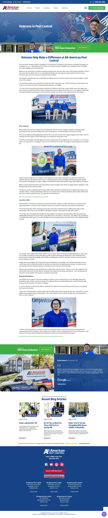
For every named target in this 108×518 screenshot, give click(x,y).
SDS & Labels (59, 514)
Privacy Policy (51, 514)
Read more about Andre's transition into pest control (33, 197)
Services (29, 8)
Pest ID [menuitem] (37, 8)
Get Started (83, 48)
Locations (46, 8)
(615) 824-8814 (100, 2)
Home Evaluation (97, 8)
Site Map (35, 514)
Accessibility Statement (69, 514)
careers (29, 66)
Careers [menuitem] (55, 8)
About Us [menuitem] (64, 8)
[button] (104, 514)
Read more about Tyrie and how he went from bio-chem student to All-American (40, 336)
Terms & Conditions (42, 514)
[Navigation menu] (86, 8)
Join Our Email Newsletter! (54, 471)
